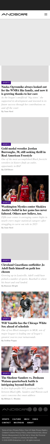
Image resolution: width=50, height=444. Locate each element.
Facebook (5, 61)
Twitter (12, 61)
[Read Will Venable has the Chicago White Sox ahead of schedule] (25, 305)
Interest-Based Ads (34, 433)
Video (6, 37)
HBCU (5, 32)
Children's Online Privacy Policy (14, 433)
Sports (6, 23)
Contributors (33, 43)
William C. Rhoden (12, 399)
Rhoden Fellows (11, 48)
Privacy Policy (18, 430)
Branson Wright (11, 286)
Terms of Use (7, 430)
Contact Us (16, 438)
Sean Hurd (8, 111)
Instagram (40, 409)
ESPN (43, 61)
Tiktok (45, 409)
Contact (6, 423)
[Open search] (39, 14)
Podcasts (8, 52)
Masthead (19, 423)
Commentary (9, 43)
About (29, 52)
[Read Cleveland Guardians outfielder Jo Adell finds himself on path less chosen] (25, 246)
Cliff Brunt (8, 170)
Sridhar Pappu (10, 341)
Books (29, 48)
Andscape (14, 14)
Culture (7, 27)
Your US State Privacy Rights (36, 430)
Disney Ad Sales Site (29, 438)
